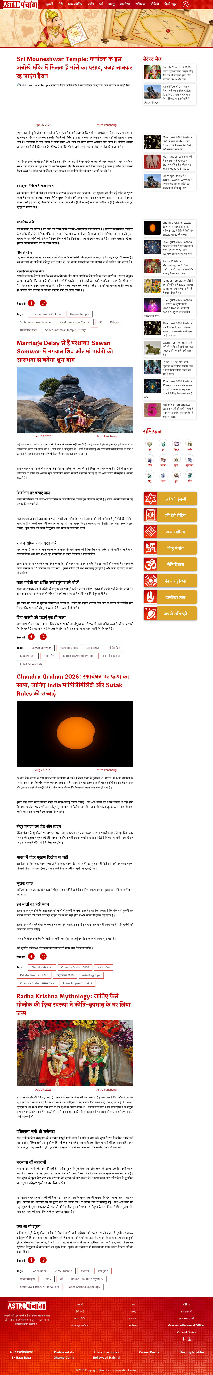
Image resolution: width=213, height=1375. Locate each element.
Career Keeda (149, 1352)
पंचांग (91, 4)
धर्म (101, 4)
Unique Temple (79, 314)
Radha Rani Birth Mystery (87, 1279)
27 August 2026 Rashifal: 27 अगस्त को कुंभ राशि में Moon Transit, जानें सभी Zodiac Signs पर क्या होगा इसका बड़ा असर (168, 308)
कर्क (190, 449)
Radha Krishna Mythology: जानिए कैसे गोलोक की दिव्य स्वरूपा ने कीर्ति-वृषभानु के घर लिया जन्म (178, 267)
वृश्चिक (189, 465)
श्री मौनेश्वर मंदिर (28, 330)
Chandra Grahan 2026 (75, 967)
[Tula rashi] (176, 460)
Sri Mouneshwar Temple (35, 322)
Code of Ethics (186, 1332)
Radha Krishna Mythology (84, 1287)
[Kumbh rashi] (176, 475)
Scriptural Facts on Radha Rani (39, 1287)
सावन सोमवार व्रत (111, 656)
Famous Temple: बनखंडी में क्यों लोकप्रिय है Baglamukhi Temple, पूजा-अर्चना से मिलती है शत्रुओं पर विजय (178, 286)
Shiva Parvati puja (31, 663)
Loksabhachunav (106, 1352)
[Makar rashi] (163, 475)
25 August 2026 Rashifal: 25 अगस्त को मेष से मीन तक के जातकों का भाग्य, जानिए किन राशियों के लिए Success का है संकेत (168, 389)
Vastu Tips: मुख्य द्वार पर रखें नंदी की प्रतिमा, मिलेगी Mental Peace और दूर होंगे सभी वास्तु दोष (178, 348)
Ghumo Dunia (64, 1357)
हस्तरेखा (125, 4)
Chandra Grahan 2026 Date (37, 983)
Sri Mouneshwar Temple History (65, 330)
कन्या (163, 465)
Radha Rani (39, 1271)
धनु (149, 481)
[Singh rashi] (150, 460)
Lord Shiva (93, 648)
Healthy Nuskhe (192, 1352)
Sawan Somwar (41, 648)
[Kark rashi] (190, 444)
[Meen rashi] (190, 475)
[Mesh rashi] (150, 444)
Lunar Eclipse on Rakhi (77, 983)
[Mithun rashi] (176, 444)
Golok (47, 1279)
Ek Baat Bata (21, 1357)
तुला (176, 465)
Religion (115, 322)
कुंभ (176, 481)
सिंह (150, 465)
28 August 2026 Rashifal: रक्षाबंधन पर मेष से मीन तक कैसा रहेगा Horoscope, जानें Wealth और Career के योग (178, 248)
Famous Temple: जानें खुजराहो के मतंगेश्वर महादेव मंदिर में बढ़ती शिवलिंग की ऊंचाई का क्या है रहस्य (178, 368)
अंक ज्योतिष (75, 4)
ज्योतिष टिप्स (114, 648)
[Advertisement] (169, 120)
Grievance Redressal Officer (186, 1325)
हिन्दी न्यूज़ (170, 4)
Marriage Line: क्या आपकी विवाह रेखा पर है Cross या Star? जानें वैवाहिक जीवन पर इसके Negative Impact (177, 162)
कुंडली (49, 4)
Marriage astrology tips (78, 656)
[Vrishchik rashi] (190, 460)
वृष (163, 449)
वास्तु (111, 4)
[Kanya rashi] (163, 460)
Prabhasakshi (64, 1352)
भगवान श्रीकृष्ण (27, 1279)
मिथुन (176, 449)
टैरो (61, 4)
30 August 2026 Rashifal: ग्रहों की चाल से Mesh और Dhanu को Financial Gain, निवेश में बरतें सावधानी (178, 143)
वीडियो (155, 4)
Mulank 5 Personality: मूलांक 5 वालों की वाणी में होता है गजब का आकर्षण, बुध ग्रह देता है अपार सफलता (178, 410)
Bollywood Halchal (106, 1357)
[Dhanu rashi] (150, 475)
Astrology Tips (69, 648)
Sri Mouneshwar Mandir (74, 322)
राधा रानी (85, 1271)
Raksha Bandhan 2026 (34, 975)
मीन (190, 481)
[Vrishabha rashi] (163, 444)
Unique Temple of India (46, 314)
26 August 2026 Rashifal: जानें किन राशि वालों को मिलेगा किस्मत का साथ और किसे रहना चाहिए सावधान (178, 329)
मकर (163, 481)
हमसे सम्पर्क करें (186, 1318)
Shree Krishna (63, 1271)
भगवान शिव (49, 656)
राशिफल (140, 4)
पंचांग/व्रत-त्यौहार (79, 1325)
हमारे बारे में (186, 1311)
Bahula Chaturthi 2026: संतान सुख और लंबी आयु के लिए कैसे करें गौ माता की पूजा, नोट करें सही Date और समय (178, 73)
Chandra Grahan (42, 967)
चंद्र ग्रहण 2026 (65, 975)
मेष (149, 449)
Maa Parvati (27, 656)
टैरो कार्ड (80, 1311)
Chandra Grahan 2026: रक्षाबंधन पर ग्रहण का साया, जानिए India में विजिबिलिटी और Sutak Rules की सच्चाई (178, 228)
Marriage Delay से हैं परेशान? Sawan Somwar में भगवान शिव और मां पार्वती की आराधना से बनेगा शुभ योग (177, 182)
